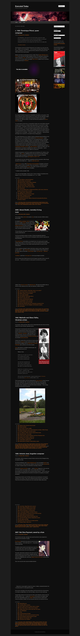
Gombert (29, 166)
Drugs (23, 309)
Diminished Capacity (18, 309)
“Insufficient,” (17, 255)
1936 (30, 525)
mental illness (27, 249)
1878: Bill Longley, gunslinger (22, 519)
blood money (22, 625)
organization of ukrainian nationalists (30, 448)
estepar (39, 525)
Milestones (33, 309)
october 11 (31, 526)
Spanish (45, 462)
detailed (31, 597)
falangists (45, 525)
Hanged (30, 622)
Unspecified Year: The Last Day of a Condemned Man (27, 520)
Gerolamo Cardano (21, 44)
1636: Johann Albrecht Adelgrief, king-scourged (26, 507)
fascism (30, 447)
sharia (44, 625)
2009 (18, 311)
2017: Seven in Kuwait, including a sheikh (25, 183)
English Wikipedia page (31, 462)
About (20, 22)
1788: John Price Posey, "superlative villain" (25, 185)
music (36, 204)
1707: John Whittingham (22, 610)
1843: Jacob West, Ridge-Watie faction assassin (26, 506)
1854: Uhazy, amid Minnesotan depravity (25, 299)
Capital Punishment (42, 202)
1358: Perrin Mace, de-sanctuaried (24, 181)
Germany (20, 444)
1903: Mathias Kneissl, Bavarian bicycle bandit (26, 425)
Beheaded (34, 202)
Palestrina (26, 60)
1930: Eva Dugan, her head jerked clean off (25, 438)
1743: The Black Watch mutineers (23, 605)
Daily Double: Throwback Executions (24, 195)
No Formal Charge (37, 444)
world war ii (40, 448)
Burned (37, 202)
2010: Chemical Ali (21, 188)
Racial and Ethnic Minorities (24, 446)
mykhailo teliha (44, 447)
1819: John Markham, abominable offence (25, 296)
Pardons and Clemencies (27, 624)
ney (42, 625)
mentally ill (46, 311)
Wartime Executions (39, 446)
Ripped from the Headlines (41, 309)
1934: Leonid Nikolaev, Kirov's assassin (25, 300)
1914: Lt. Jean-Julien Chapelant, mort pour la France (27, 512)
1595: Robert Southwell (21, 426)
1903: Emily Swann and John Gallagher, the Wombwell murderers (29, 304)
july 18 (29, 625)
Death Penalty (46, 308)
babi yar (21, 447)
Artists (24, 202)
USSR (35, 446)
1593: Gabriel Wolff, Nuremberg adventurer (25, 514)
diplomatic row (32, 284)
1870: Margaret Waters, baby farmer (24, 522)
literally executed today (35, 311)
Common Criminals (38, 308)
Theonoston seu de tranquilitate (33, 163)
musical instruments (34, 625)
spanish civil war (36, 526)
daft (20, 249)
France (30, 203)
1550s (19, 204)
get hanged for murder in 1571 (33, 156)
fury (33, 216)
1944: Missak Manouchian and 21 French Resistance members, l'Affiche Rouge (32, 429)
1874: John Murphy (21, 306)
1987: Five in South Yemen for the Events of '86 (26, 292)
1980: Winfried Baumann (22, 603)
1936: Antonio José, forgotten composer (29, 453)
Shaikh (28, 221)
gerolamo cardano (32, 204)
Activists (24, 443)
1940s (16, 447)
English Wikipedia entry (43, 54)
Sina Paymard (18, 541)
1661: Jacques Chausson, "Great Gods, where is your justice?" (29, 290)
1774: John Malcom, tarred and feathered (25, 179)
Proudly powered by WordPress (40, 631)
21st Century (20, 308)
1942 (18, 447)
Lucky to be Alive (44, 622)
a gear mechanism (33, 146)
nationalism (17, 448)
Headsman (27, 35)
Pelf (36, 309)
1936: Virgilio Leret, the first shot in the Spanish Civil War (28, 615)
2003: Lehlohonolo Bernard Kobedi (23, 613)
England (26, 309)
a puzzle (26, 146)
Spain (18, 525)
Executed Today (22, 6)
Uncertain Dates (46, 203)
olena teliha (21, 448)
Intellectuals (46, 524)
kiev (37, 447)
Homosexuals (37, 203)
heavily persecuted (24, 337)
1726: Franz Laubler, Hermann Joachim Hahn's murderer (28, 606)
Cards (24, 22)
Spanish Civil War (23, 468)
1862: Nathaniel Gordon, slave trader (24, 434)
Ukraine (32, 446)
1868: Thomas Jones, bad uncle (23, 297)
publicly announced (18, 225)
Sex (42, 203)
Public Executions (34, 624)
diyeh (25, 625)
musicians (39, 204)
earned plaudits (46, 464)
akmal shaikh (22, 311)
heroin (30, 311)
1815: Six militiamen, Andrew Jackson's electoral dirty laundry (29, 432)
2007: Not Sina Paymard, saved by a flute (29, 532)
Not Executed (20, 624)
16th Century (20, 202)
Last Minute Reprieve (37, 622)
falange (42, 525)
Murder (16, 624)
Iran (32, 622)
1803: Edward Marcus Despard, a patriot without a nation (28, 441)
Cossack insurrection (32, 336)
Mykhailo (20, 333)
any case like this (19, 241)
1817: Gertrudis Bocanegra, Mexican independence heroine (28, 517)
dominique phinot (25, 204)
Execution (27, 203)
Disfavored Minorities (21, 203)
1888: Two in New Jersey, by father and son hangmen (27, 607)
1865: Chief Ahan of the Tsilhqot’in (23, 619)
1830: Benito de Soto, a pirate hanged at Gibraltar (26, 182)
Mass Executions (31, 444)
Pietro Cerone (35, 59)
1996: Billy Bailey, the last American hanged (25, 193)
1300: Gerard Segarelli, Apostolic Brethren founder (27, 616)
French (16, 56)
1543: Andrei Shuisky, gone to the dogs (24, 302)
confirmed (25, 216)
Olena (16, 347)
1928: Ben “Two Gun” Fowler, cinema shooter (26, 186)
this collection (27, 377)
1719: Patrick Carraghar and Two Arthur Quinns (26, 431)
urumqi (22, 312)
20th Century (20, 443)
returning (22, 341)
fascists (36, 468)
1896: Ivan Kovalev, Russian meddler (24, 428)
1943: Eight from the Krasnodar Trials (24, 617)
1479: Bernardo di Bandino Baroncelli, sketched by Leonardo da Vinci (30, 303)
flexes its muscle (24, 284)
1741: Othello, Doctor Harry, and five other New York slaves (28, 609)
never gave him (28, 255)
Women (44, 446)
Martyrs (26, 444)
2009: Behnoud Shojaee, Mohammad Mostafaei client (27, 516)
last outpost (32, 596)
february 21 (34, 447)
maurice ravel (20, 526)
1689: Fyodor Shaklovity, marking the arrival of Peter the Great (29, 513)
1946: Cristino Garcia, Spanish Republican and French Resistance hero (31, 435)
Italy (40, 203)
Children (34, 621)
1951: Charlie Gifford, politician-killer (24, 439)
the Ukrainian (42, 376)
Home (16, 22)
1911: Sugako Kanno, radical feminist (24, 192)
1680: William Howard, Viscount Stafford (25, 293)
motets (24, 57)
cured (23, 153)
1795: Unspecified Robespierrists (23, 196)
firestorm (24, 222)
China (33, 308)
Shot (30, 446)
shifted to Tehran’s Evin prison (37, 557)
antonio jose (33, 525)
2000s (16, 311)
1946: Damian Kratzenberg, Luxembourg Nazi (26, 510)
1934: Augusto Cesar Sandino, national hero (25, 437)
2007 (18, 625)
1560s (21, 204)
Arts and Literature (29, 202)
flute (27, 625)
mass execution (39, 380)
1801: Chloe (19, 612)
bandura (24, 447)
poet (37, 448)
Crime (43, 308)
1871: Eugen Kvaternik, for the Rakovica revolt (26, 509)
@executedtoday (23, 221)
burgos (36, 525)
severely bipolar (31, 251)
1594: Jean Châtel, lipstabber (22, 294)
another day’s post (35, 160)
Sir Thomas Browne (39, 137)
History (33, 203)
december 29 (26, 311)
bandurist (25, 333)
